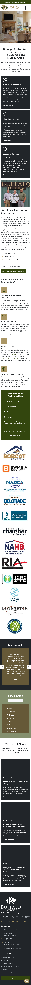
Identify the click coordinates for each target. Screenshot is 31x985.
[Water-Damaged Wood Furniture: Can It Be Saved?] (15, 807)
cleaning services (14, 354)
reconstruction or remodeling (10, 358)
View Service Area (14, 698)
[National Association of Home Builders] (15, 547)
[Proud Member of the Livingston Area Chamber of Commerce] (15, 610)
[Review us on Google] (17, 919)
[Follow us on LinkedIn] (9, 919)
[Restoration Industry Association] (15, 563)
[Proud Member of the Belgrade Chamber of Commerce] (15, 500)
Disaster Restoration (8, 955)
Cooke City (12, 729)
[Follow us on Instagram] (5, 919)
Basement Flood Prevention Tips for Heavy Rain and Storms (15, 867)
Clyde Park (12, 726)
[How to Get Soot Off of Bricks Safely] (15, 765)
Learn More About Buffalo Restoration (13, 271)
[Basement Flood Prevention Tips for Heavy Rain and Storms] (15, 850)
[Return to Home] (10, 8)
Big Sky (11, 713)
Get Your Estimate (14, 436)
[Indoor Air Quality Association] (15, 595)
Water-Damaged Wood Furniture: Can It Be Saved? (14, 823)
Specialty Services (7, 961)
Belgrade (12, 709)
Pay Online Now (15, 976)
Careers (4, 967)
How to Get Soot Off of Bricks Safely (15, 780)
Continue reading (8, 795)
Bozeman (12, 719)
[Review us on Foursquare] (25, 919)
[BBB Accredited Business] (15, 516)
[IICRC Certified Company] (15, 579)
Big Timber (12, 716)
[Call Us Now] (26, 981)
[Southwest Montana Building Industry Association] (15, 468)
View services (7, 105)
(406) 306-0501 (8, 937)
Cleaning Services (7, 958)
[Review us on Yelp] (21, 919)
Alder (10, 706)
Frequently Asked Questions (10, 964)
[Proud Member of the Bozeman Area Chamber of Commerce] (15, 531)
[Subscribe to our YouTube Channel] (13, 919)
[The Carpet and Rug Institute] (15, 626)
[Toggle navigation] (27, 8)
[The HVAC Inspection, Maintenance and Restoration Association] (15, 484)
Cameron (12, 723)
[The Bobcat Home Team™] (15, 453)
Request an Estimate (8, 971)
